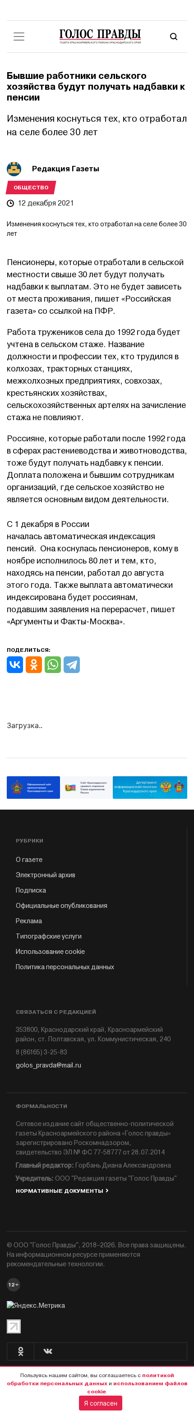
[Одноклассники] (34, 664)
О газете (29, 860)
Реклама (29, 921)
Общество (31, 187)
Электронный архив (45, 875)
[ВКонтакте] (15, 664)
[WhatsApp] (53, 664)
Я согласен (100, 1403)
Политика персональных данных (65, 967)
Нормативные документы (59, 1191)
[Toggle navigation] (19, 36)
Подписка (31, 890)
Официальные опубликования (61, 906)
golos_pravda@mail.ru (48, 1065)
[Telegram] (72, 664)
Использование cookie (50, 952)
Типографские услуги (49, 936)
